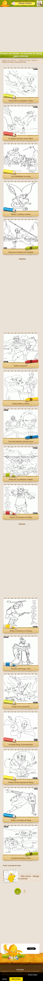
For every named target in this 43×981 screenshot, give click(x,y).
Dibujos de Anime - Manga (27, 60)
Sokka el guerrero (21, 366)
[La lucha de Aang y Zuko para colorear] (20, 854)
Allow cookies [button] (16, 979)
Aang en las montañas (21, 707)
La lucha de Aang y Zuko (21, 858)
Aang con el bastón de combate (20, 252)
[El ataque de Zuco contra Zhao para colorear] (20, 134)
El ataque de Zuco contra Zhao (21, 138)
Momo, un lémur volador (20, 214)
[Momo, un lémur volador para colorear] (20, 210)
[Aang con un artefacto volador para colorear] (20, 475)
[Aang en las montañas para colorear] (20, 703)
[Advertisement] (21, 28)
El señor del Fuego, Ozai (20, 669)
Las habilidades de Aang (21, 176)
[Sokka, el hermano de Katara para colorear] (20, 627)
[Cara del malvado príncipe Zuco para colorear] (20, 437)
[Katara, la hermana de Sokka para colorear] (20, 513)
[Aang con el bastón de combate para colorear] (20, 248)
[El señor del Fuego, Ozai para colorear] (20, 665)
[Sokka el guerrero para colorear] (20, 362)
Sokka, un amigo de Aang (21, 820)
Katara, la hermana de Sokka (21, 517)
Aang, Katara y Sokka (20, 404)
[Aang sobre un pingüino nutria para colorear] (20, 97)
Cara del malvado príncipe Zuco (20, 441)
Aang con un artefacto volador (21, 479)
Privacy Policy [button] (32, 974)
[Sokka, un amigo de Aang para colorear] (20, 816)
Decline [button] (4, 979)
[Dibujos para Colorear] (5, 3)
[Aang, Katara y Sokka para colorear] (20, 400)
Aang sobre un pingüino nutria (21, 101)
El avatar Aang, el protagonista (21, 744)
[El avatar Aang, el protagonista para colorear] (20, 740)
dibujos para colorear (9, 60)
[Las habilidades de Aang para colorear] (20, 172)
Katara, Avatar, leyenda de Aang (20, 782)
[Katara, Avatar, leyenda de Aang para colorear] (20, 778)
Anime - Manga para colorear (27, 877)
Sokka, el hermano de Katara (21, 631)
